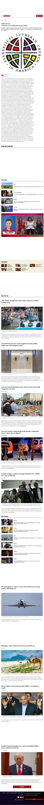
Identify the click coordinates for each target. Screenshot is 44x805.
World (5, 20)
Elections (15, 207)
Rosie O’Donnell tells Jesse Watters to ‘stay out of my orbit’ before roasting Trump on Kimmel (27, 561)
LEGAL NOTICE (22, 794)
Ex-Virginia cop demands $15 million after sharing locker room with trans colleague (28, 538)
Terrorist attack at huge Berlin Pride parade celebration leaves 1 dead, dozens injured (20, 432)
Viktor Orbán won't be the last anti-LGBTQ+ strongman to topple (20, 687)
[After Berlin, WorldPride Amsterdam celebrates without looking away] (22, 318)
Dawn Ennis (3, 347)
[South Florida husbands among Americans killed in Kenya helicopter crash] (7, 185)
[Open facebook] (18, 797)
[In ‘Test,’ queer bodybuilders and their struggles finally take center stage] (7, 193)
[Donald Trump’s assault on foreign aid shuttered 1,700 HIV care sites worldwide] (22, 491)
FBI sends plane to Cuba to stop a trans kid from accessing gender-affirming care (20, 588)
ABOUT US (7, 792)
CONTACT (4, 792)
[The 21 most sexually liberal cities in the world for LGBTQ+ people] (18, 265)
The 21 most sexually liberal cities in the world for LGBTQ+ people (25, 266)
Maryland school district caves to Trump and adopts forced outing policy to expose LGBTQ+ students (27, 523)
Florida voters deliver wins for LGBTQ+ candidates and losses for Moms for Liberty (28, 210)
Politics (15, 528)
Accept (33, 799)
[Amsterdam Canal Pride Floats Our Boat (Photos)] (4, 269)
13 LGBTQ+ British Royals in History (25, 269)
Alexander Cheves (4, 391)
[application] (22, 225)
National (15, 199)
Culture (15, 559)
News (14, 184)
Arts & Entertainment (18, 192)
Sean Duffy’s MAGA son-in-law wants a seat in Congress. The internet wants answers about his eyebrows (27, 554)
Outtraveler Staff (7, 74)
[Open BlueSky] (21, 797)
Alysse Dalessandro (4, 304)
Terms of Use (34, 795)
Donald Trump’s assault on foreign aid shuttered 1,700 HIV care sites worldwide (20, 475)
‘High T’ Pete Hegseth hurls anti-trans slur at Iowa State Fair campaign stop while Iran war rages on (27, 546)
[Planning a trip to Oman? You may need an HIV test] (22, 661)
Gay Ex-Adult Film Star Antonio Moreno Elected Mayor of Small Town (39, 266)
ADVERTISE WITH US (21, 792)
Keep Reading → (7, 338)
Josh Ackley (3, 690)
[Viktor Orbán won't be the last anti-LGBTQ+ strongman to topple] (22, 703)
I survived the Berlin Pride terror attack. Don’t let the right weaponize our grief (20, 388)
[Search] (34, 16)
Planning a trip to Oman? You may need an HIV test (18, 646)
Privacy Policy (27, 795)
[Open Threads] (23, 797)
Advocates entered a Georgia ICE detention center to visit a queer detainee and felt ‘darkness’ (27, 202)
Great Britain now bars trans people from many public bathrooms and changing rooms (19, 344)
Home (2, 20)
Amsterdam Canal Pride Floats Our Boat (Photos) (11, 270)
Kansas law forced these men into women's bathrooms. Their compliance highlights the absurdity (26, 531)
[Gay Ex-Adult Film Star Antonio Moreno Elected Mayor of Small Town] (32, 265)
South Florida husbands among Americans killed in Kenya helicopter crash (28, 186)
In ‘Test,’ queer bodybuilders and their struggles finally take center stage (28, 194)
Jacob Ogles (3, 590)
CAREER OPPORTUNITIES (13, 792)
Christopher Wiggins (4, 435)
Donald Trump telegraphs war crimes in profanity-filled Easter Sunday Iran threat (19, 747)
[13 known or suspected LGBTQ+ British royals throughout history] (18, 269)
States (15, 536)
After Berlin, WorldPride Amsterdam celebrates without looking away (20, 301)
